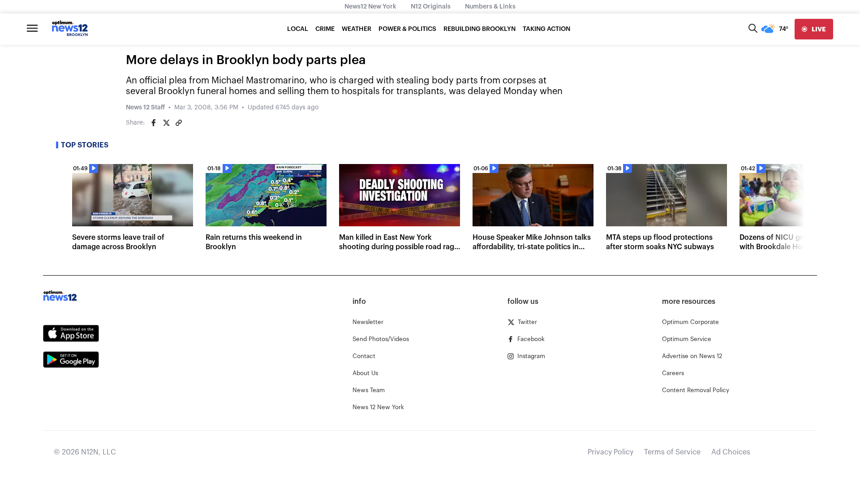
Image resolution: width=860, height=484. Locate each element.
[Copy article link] (178, 122)
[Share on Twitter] (166, 122)
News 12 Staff (145, 107)
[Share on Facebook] (153, 122)
